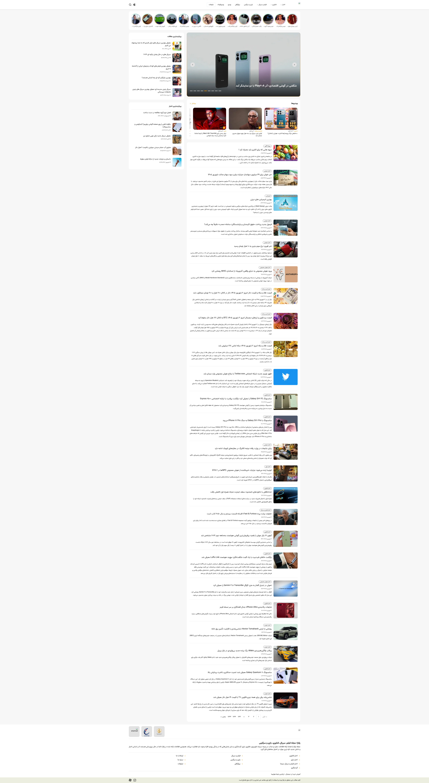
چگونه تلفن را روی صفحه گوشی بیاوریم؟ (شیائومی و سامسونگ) (153, 125)
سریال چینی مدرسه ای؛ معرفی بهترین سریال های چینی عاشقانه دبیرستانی (151, 90)
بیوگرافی (237, 4)
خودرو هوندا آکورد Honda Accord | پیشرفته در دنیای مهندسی (268, 26)
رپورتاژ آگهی (267, 146)
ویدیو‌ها (294, 103)
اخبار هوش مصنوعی (265, 267)
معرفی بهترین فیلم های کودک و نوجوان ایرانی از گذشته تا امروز (151, 67)
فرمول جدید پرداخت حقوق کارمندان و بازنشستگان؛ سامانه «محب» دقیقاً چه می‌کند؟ (238, 224)
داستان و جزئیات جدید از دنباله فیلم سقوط (155, 159)
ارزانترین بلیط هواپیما (277, 774)
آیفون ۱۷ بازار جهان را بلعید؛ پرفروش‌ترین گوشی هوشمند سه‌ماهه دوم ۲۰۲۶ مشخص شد (236, 535)
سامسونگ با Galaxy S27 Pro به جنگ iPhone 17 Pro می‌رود (247, 420)
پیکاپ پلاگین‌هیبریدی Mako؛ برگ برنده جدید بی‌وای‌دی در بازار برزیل (245, 650)
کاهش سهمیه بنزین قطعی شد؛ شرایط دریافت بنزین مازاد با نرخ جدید (259, 86)
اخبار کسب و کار (266, 289)
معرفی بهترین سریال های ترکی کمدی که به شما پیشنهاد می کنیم (151, 44)
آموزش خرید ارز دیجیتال (293, 774)
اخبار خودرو (267, 625)
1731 (239, 717)
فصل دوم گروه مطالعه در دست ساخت (157, 112)
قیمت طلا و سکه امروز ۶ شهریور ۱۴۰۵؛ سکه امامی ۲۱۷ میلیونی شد (245, 345)
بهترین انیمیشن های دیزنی (261, 199)
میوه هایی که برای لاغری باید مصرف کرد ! (255, 149)
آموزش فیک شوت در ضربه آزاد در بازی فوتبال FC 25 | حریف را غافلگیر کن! (160, 26)
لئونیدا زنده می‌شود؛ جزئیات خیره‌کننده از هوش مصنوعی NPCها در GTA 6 (242, 470)
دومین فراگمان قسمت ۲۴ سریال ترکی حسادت (184, 26)
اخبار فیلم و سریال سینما (289, 764)
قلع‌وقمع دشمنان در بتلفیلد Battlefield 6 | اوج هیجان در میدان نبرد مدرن (208, 26)
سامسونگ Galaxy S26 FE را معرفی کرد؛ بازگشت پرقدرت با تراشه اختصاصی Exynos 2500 (236, 398)
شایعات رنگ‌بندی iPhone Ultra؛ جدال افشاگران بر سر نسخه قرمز (246, 607)
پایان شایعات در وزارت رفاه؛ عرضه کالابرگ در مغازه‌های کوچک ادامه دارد (243, 448)
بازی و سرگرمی (248, 4)
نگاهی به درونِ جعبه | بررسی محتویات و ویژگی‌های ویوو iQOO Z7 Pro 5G (196, 26)
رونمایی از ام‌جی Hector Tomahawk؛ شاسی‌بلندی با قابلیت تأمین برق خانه (241, 629)
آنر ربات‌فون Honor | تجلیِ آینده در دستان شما (244, 26)
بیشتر (194, 103)
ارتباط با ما (179, 756)
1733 (229, 717)
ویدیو (229, 4)
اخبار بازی (268, 467)
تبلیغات (211, 4)
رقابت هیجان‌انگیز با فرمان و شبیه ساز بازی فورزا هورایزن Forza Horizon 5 (256, 26)
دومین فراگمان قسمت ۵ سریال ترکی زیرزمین (280, 26)
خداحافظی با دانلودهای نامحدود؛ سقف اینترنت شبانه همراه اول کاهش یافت (241, 492)
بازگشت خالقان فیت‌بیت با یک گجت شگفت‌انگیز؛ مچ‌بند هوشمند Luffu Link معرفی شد (237, 557)
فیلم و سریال (263, 5)
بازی (225, 131)
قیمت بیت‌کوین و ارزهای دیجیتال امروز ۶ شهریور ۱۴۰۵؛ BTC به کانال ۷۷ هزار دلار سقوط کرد (235, 317)
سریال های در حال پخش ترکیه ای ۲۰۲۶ (157, 54)
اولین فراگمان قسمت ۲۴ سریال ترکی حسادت (135, 26)
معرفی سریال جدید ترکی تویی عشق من (157, 136)
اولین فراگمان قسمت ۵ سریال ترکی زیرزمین (232, 26)
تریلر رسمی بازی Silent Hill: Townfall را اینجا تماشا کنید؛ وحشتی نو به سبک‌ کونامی (210, 134)
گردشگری (294, 768)
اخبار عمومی (267, 171)
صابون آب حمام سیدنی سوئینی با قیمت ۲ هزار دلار (153, 147)
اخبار (283, 5)
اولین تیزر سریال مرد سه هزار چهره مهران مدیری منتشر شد (247, 134)
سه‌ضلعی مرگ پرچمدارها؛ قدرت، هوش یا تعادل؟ (283, 133)
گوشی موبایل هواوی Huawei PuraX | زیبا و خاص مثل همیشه (292, 26)
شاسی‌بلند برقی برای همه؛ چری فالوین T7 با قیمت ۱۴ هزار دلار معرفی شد (242, 697)
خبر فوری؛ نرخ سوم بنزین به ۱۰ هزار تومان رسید (253, 246)
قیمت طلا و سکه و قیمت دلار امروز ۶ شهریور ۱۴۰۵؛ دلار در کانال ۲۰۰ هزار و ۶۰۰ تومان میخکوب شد (232, 292)
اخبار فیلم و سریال (265, 510)
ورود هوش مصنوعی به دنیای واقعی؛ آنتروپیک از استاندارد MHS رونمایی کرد (242, 271)
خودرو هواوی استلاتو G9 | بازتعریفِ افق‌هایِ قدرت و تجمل (220, 26)
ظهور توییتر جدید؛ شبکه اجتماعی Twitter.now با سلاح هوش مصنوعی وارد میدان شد (238, 373)
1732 (234, 717)
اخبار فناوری (267, 370)
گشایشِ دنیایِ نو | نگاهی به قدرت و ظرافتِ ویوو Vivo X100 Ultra (148, 26)
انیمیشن (268, 196)
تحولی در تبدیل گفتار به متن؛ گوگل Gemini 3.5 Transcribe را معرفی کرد (242, 585)
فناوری (274, 5)
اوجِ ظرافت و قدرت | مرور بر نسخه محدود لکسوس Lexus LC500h (172, 26)
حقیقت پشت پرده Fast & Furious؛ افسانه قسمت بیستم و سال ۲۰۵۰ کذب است (239, 513)
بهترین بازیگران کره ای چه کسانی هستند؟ (156, 77)
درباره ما (180, 760)
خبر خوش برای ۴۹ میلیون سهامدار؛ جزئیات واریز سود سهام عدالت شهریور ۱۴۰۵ (240, 174)
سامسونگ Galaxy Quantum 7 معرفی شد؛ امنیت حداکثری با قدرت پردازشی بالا (240, 672)
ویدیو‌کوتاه (221, 4)
